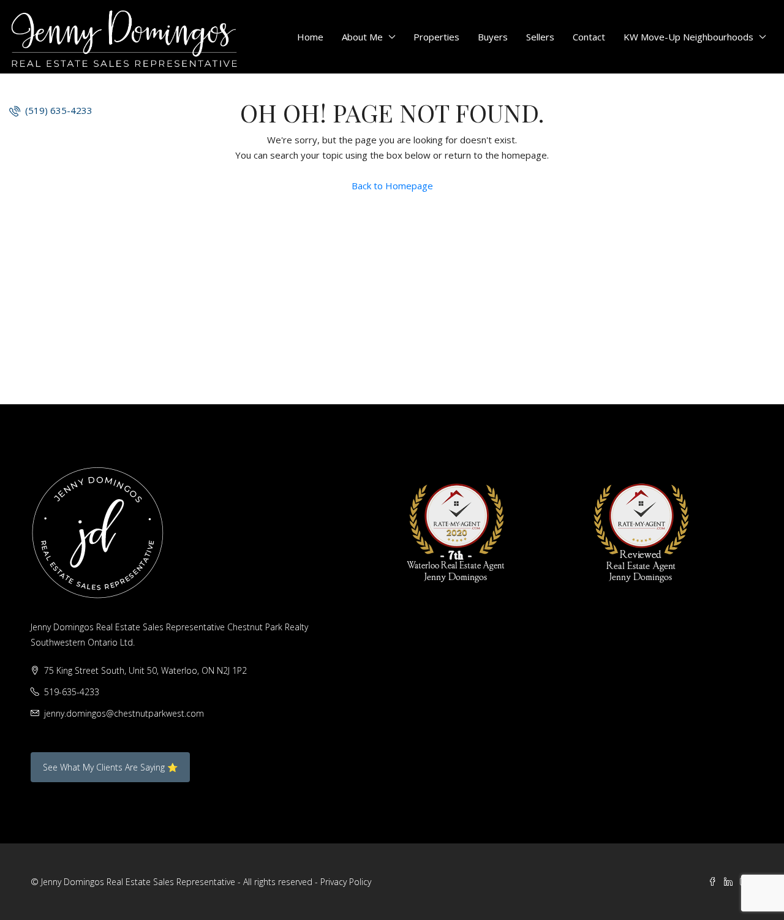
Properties (436, 37)
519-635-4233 (71, 692)
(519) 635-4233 (57, 110)
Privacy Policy (345, 882)
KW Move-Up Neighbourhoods (688, 37)
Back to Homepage (392, 185)
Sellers (540, 37)
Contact (589, 37)
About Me (362, 37)
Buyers (493, 37)
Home (310, 37)
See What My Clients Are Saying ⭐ (110, 767)
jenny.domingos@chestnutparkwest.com (124, 713)
